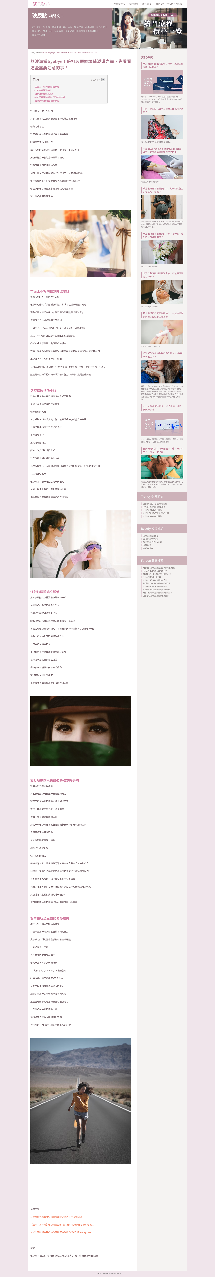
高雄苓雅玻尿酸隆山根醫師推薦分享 (156, 589)
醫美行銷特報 (39, 35)
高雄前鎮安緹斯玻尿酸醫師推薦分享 (156, 583)
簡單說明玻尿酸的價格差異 (47, 100)
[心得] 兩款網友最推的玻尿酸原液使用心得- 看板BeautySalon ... (62, 1232)
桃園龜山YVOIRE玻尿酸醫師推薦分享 (157, 574)
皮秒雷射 (36, 27)
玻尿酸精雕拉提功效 (150, 539)
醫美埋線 (78, 27)
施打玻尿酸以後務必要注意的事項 (50, 97)
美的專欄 (133, 3)
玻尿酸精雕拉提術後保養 (152, 542)
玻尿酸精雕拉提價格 (150, 535)
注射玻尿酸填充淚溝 (44, 93)
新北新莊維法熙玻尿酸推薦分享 (155, 586)
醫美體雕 (36, 31)
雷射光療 (69, 31)
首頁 (32, 52)
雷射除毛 (67, 27)
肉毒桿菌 (89, 27)
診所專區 (146, 3)
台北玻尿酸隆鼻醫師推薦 (152, 510)
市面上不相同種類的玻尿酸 (47, 86)
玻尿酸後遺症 (148, 548)
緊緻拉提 (47, 31)
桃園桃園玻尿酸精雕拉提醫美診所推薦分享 (159, 567)
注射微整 (58, 31)
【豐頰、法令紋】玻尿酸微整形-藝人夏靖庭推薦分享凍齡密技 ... (62, 1224)
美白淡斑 (100, 27)
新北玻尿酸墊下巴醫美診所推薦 (155, 503)
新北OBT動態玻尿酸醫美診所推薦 (156, 513)
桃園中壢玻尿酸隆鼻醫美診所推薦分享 (157, 592)
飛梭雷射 (56, 27)
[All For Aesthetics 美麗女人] (41, 4)
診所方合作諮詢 (174, 3)
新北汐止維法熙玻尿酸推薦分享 (155, 580)
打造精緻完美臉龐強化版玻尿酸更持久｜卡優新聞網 (56, 1216)
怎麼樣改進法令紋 (43, 90)
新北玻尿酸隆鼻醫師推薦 (152, 516)
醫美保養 (80, 31)
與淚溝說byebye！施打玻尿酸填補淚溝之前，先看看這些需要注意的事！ (70, 52)
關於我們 (160, 3)
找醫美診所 (119, 3)
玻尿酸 (46, 27)
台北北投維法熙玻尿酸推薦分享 (155, 571)
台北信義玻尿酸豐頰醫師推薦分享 (156, 595)
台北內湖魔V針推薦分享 (152, 577)
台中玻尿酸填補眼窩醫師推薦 (154, 507)
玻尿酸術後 (147, 545)
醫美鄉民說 (93, 31)
